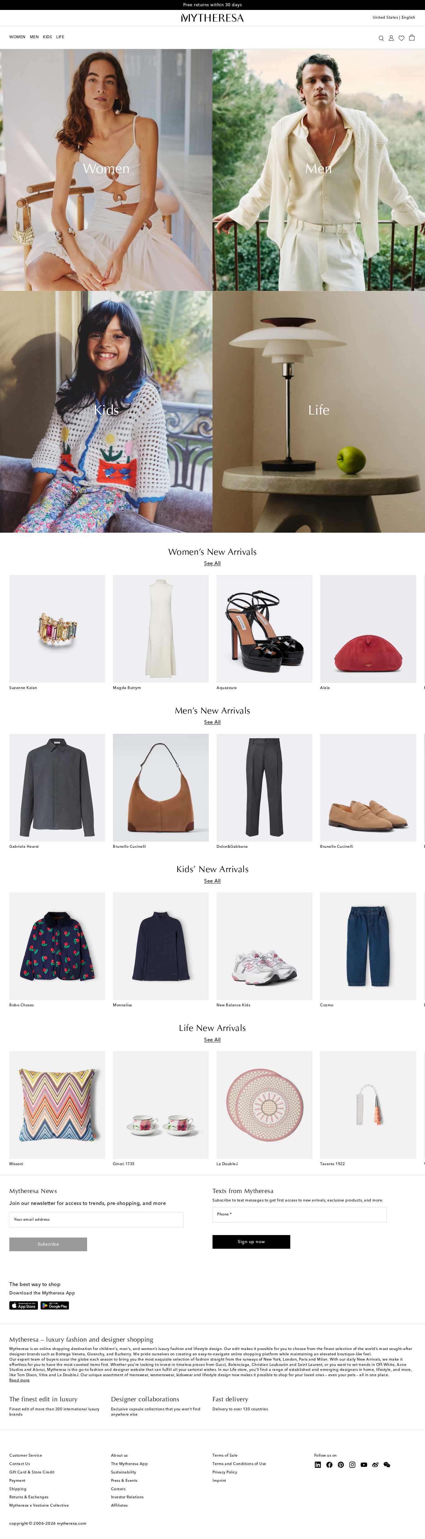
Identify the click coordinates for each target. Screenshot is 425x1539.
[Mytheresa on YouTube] (364, 1465)
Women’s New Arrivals (212, 552)
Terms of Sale (225, 1456)
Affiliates (119, 1506)
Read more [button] (19, 1380)
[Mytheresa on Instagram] (352, 1465)
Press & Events (124, 1481)
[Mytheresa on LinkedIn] (318, 1465)
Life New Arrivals (212, 1028)
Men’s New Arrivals (212, 711)
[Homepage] (212, 18)
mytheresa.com (71, 1524)
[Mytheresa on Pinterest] (341, 1465)
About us (119, 1456)
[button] (381, 37)
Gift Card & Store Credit (31, 1472)
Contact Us (19, 1464)
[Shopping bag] (412, 37)
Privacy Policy (225, 1472)
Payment (17, 1481)
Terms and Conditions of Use (239, 1464)
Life (319, 411)
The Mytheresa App (129, 1464)
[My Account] (391, 37)
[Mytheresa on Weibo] (375, 1465)
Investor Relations (127, 1497)
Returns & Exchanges (29, 1497)
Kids (106, 411)
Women (106, 170)
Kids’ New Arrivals (212, 870)
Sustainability (123, 1472)
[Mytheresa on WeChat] (387, 1465)
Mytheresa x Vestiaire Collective (39, 1506)
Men (318, 170)
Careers (118, 1489)
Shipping (17, 1489)
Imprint (219, 1481)
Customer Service (25, 1456)
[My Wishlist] (401, 38)
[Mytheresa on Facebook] (329, 1465)
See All (212, 563)
